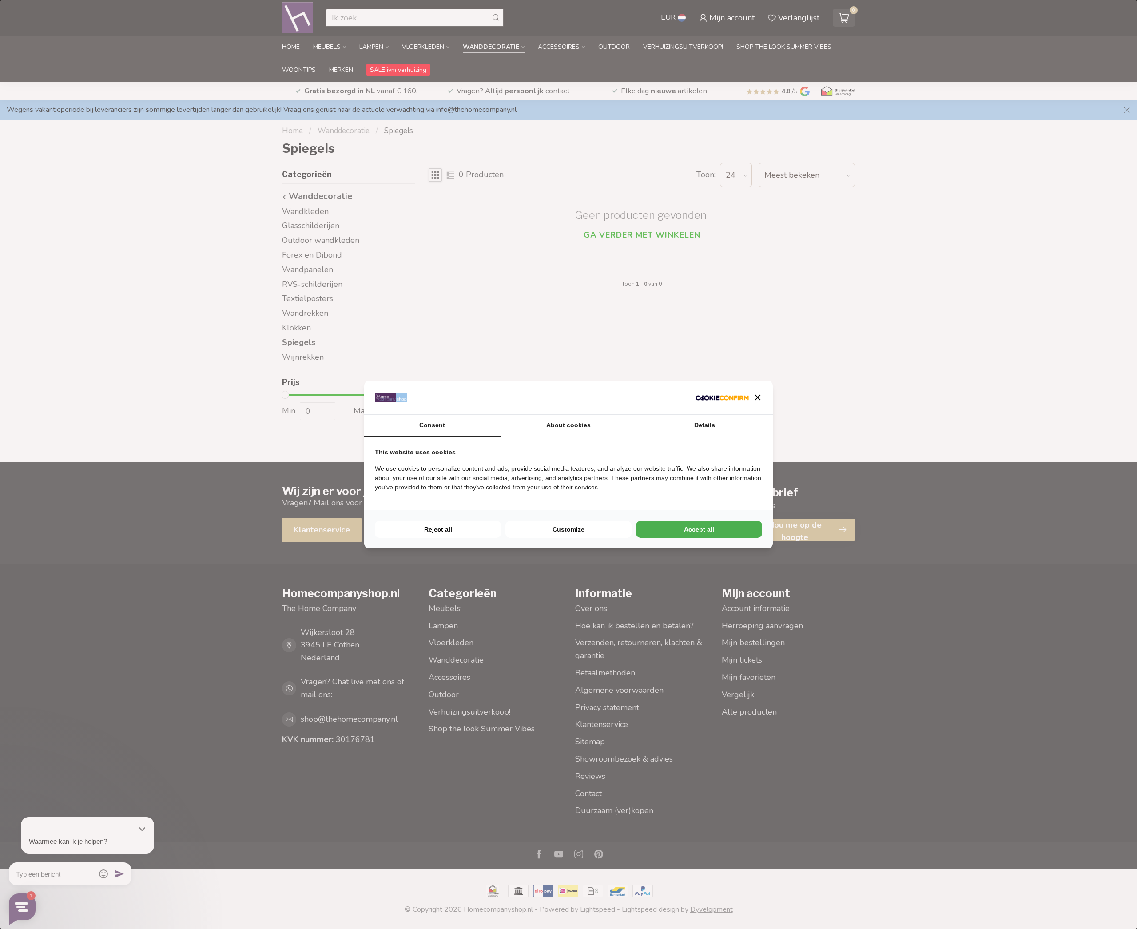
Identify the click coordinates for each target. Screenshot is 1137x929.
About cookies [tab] (568, 425)
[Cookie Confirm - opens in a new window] (722, 397)
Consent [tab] (432, 425)
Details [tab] (704, 425)
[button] (757, 397)
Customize (568, 529)
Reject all (438, 529)
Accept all (699, 529)
